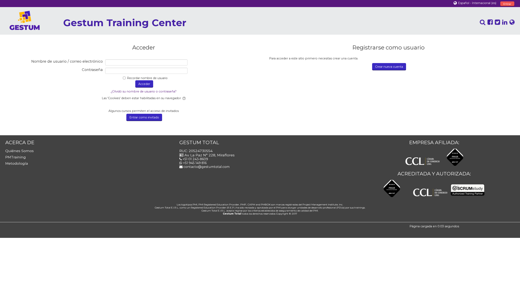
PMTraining (15, 157)
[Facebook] (489, 22)
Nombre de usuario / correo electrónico (67, 61)
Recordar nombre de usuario (147, 78)
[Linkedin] (503, 22)
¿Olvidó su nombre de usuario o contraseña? (144, 91)
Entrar (507, 3)
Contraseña (92, 70)
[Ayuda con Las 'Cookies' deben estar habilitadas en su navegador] (184, 98)
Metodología (16, 163)
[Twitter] (496, 22)
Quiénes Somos (19, 151)
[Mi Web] (511, 22)
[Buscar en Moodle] (481, 22)
